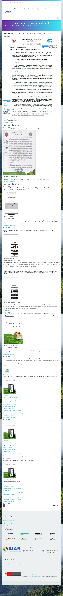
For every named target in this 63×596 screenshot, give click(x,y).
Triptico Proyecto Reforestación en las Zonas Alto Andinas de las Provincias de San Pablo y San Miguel (30, 421)
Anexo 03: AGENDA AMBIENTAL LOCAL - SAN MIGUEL (18, 460)
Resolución (6, 268)
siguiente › (55, 505)
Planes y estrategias (8, 479)
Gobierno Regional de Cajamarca (12, 397)
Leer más (7, 127)
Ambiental (26, 26)
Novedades (45, 8)
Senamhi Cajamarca (8, 520)
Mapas (38, 8)
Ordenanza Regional (8, 354)
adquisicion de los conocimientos (12, 499)
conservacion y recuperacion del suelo (13, 414)
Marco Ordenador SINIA (14, 26)
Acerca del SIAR (22, 8)
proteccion (6, 412)
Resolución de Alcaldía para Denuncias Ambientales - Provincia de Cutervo (22, 128)
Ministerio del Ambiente (9, 524)
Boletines (5, 395)
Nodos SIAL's (52, 8)
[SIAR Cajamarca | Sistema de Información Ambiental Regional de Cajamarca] (8, 11)
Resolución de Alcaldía (9, 181)
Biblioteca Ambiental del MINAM (12, 522)
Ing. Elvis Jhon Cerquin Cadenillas (34, 576)
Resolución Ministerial (9, 225)
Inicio (15, 8)
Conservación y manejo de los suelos (12, 28)
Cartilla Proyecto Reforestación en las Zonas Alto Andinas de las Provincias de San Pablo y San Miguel (30, 376)
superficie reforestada (9, 408)
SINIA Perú (6, 525)
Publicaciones (31, 8)
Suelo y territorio (34, 26)
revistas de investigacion (9, 404)
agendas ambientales (9, 501)
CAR (43, 14)
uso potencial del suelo (9, 417)
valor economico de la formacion (12, 410)
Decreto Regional (8, 122)
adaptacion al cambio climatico (11, 497)
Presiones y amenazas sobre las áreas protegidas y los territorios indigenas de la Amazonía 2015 (28, 358)
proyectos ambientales (9, 406)
